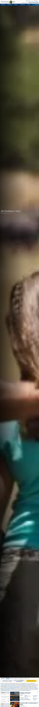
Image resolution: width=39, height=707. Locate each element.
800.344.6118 (33, 2)
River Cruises (21, 678)
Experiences (10, 4)
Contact (28, 4)
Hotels (26, 678)
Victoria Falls (12, 684)
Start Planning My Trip (31, 680)
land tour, (5, 684)
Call (19, 681)
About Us (16, 4)
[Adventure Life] (8, 1)
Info (28, 678)
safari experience (7, 689)
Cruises (11, 678)
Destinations (3, 4)
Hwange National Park (11, 688)
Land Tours (16, 678)
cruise (2, 684)
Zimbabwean (25, 685)
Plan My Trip (22, 4)
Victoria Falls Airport (4, 685)
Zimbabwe (3, 678)
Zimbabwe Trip (27, 690)
